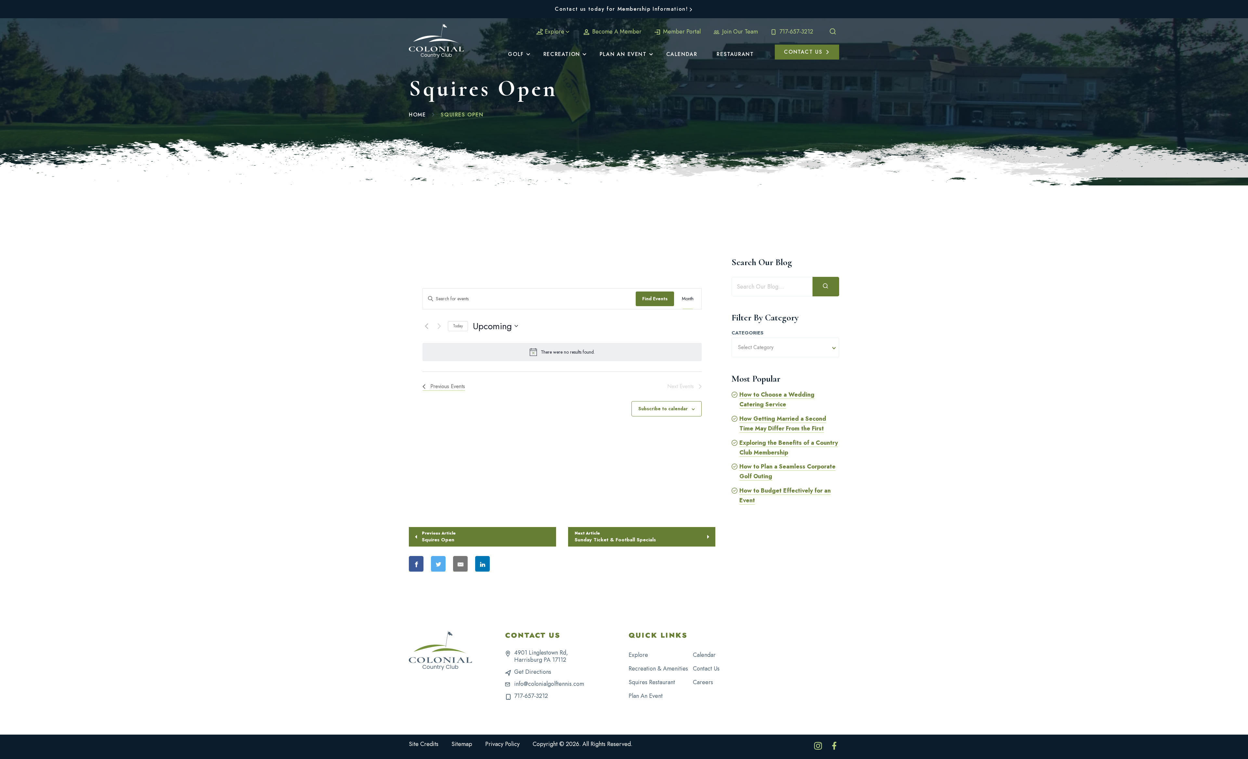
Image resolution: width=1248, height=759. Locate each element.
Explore (554, 31)
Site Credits (423, 744)
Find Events (655, 298)
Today (458, 326)
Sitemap (461, 744)
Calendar (704, 655)
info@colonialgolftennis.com (549, 684)
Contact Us (706, 668)
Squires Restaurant (652, 682)
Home (417, 114)
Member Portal (681, 31)
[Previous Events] (426, 326)
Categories (747, 333)
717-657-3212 (795, 31)
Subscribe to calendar (663, 408)
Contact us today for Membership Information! (621, 9)
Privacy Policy (502, 744)
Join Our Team (739, 31)
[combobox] (785, 347)
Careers (703, 682)
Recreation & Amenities (658, 668)
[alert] (562, 352)
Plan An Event (646, 696)
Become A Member (616, 31)
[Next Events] (439, 326)
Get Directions (532, 672)
